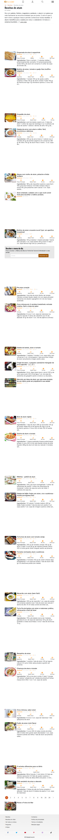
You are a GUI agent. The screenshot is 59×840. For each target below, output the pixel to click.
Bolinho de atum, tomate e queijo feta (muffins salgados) (34, 70)
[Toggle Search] (42, 2)
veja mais (23, 22)
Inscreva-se (43, 256)
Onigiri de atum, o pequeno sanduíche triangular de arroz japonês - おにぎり (35, 363)
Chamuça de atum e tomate (27, 668)
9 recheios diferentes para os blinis (29, 766)
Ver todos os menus (11, 822)
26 (49, 797)
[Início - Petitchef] (5, 5)
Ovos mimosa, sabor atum (26, 710)
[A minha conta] (32, 2)
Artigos (8, 827)
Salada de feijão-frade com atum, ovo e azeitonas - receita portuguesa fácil (35, 494)
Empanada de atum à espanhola (28, 52)
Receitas (8, 817)
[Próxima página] (53, 797)
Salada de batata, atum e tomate (29, 348)
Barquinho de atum (24, 653)
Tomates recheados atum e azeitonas (30, 552)
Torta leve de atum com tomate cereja (31, 537)
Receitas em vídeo (11, 819)
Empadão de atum (23, 114)
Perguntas (8, 824)
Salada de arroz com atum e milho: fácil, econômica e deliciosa (31, 130)
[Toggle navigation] (53, 2)
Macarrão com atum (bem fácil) (28, 593)
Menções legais (35, 824)
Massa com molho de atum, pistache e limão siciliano (33, 175)
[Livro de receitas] (23, 2)
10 (41, 797)
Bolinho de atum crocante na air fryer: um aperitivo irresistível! (35, 231)
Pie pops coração (23, 287)
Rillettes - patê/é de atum (26, 477)
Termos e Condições (37, 822)
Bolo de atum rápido (24, 417)
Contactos (34, 817)
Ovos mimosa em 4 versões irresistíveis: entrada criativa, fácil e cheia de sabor (34, 305)
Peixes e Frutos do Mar (25, 803)
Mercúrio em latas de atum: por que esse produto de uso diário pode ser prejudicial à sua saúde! (35, 380)
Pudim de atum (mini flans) (26, 723)
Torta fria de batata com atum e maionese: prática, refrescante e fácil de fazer (35, 609)
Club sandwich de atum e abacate (29, 781)
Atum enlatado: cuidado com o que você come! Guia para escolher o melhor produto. (34, 193)
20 (45, 797)
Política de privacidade (37, 819)
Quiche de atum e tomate (26, 434)
